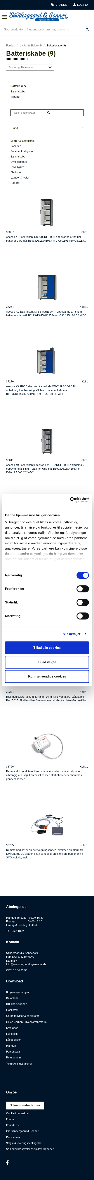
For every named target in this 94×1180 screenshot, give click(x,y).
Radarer (15, 182)
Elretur (10, 1119)
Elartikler (15, 172)
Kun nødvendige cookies (47, 676)
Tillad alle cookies (47, 647)
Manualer (11, 1045)
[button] (80, 5)
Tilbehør (15, 96)
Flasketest (12, 1010)
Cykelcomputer (19, 161)
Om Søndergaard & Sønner (22, 1131)
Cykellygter (17, 167)
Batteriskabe (17, 91)
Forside (10, 45)
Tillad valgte (47, 662)
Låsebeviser (13, 1039)
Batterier (15, 146)
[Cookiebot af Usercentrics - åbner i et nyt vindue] (70, 500)
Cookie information (17, 1113)
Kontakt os (12, 1125)
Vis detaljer (71, 634)
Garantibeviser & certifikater (22, 1015)
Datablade (12, 998)
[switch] (83, 588)
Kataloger (12, 1028)
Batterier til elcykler (21, 151)
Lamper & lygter (19, 177)
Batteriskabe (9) (56, 45)
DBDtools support (16, 1004)
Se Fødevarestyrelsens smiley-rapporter (30, 1149)
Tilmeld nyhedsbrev (25, 1105)
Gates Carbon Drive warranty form (26, 1022)
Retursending (14, 1057)
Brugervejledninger (17, 992)
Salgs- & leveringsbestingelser (24, 1143)
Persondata (13, 1051)
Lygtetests (12, 1033)
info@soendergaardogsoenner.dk (26, 964)
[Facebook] (7, 1162)
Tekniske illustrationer (19, 1063)
